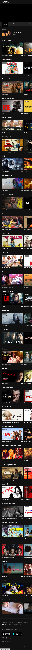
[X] (10, 638)
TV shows (25, 622)
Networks (4, 624)
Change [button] (9, 641)
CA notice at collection (8, 627)
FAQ (24, 627)
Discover (11, 622)
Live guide (4, 622)
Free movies (18, 622)
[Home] (6, 2)
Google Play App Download (18, 634)
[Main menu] (29, 2)
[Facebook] (7, 638)
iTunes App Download (6, 634)
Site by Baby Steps (26, 646)
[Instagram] (3, 638)
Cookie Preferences (5, 649)
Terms (10, 624)
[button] (16, 33)
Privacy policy (17, 624)
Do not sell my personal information (12, 629)
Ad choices (19, 627)
